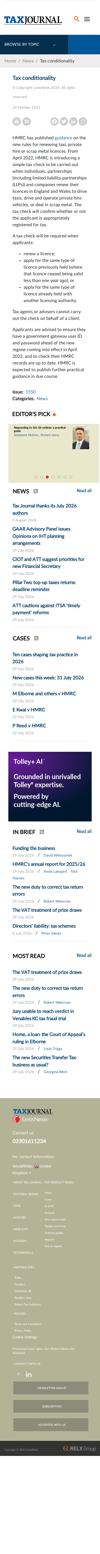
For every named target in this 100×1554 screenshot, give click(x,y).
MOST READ (29, 956)
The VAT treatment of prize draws (47, 910)
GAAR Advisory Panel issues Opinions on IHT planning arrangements (41, 536)
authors (19, 1241)
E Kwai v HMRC (28, 709)
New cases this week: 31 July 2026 (48, 677)
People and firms (55, 1226)
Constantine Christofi (53, 435)
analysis (19, 1217)
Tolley (17, 1277)
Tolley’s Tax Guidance (27, 1304)
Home (10, 61)
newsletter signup (52, 1388)
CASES (21, 638)
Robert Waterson (57, 901)
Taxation (19, 1284)
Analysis (49, 1213)
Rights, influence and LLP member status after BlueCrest (67, 429)
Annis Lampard (55, 872)
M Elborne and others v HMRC (44, 693)
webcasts (20, 1229)
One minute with (55, 1219)
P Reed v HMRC (29, 725)
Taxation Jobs (22, 1298)
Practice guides (54, 1233)
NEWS (21, 491)
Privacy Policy (22, 1330)
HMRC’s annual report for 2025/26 (48, 864)
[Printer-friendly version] (16, 121)
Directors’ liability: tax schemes (44, 926)
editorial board (25, 1194)
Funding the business (33, 848)
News (28, 61)
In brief (49, 1206)
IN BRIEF (24, 832)
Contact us (23, 1133)
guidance (63, 138)
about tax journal (27, 1182)
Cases (48, 1199)
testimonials (23, 1252)
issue (17, 1206)
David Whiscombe (58, 855)
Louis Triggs (53, 1049)
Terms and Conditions (28, 1324)
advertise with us (52, 1425)
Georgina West (55, 1072)
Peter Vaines (51, 933)
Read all (84, 638)
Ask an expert (53, 1246)
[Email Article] (26, 121)
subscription (52, 1406)
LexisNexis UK (23, 1291)
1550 (31, 392)
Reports (49, 1239)
